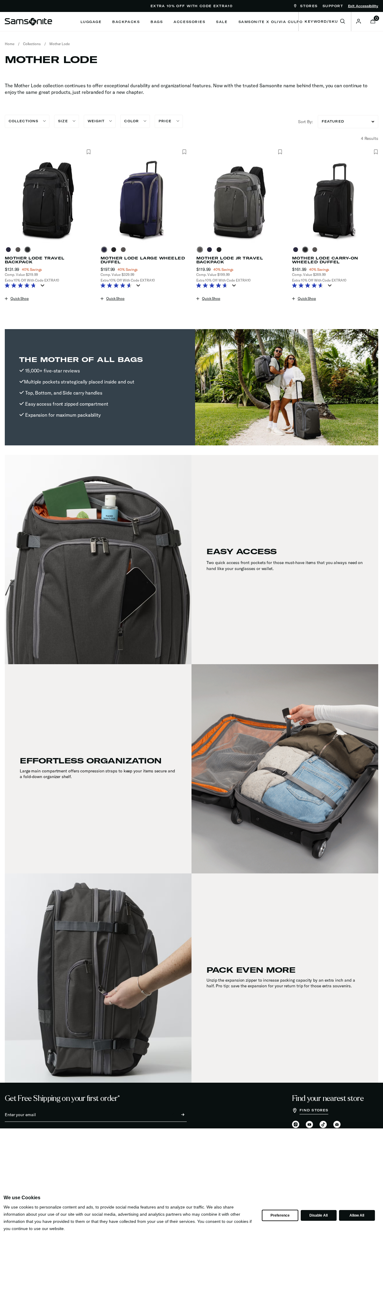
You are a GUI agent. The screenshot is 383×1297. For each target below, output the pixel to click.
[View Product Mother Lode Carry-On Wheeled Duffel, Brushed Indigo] (297, 249)
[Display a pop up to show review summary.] (43, 287)
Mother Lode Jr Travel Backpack (229, 260)
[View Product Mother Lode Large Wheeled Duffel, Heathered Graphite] (124, 249)
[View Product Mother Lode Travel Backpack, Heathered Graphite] (19, 249)
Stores (308, 6)
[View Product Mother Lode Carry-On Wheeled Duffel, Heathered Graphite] (316, 249)
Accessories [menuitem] (189, 22)
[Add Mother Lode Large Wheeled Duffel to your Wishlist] (184, 152)
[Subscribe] (177, 1115)
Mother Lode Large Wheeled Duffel (143, 260)
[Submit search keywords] (342, 21)
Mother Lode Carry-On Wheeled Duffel (325, 260)
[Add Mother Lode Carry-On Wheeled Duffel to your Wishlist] (375, 152)
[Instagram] (295, 1124)
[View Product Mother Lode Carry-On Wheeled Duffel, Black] (306, 249)
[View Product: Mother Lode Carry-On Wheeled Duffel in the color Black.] (335, 200)
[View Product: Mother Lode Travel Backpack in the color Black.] (48, 200)
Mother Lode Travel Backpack (35, 260)
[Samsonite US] (28, 21)
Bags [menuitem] (157, 22)
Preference (279, 1215)
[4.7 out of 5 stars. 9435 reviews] (22, 286)
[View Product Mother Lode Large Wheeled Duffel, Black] (115, 249)
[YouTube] (309, 1124)
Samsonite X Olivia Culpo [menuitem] (270, 22)
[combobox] (325, 21)
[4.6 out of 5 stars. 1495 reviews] (118, 286)
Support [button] (333, 6)
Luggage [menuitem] (91, 22)
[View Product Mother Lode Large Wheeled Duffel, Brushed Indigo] (105, 249)
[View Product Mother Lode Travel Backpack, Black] (29, 249)
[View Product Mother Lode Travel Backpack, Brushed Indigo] (9, 249)
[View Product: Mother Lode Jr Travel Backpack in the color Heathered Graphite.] (239, 200)
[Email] (337, 1124)
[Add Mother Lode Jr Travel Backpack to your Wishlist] (279, 152)
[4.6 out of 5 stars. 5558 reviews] (309, 286)
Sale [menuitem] (221, 22)
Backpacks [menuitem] (126, 22)
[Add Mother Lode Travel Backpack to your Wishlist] (88, 152)
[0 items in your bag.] (372, 22)
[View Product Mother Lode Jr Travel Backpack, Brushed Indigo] (210, 249)
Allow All (356, 1215)
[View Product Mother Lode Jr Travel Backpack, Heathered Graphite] (201, 249)
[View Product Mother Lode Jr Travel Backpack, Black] (220, 249)
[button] (358, 21)
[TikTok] (323, 1124)
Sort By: (305, 121)
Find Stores (314, 1110)
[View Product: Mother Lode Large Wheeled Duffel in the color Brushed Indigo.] (144, 200)
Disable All (318, 1215)
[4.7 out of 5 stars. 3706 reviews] (213, 286)
